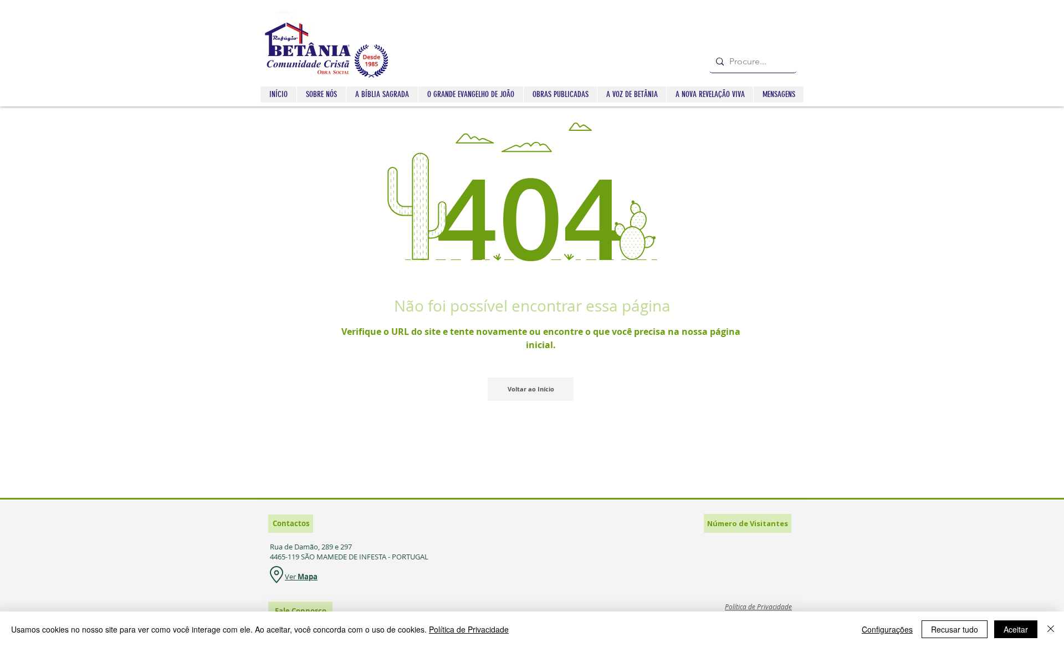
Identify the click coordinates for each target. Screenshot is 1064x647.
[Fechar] (1050, 629)
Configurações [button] (887, 629)
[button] (382, 94)
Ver (291, 577)
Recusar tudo (954, 629)
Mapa (308, 577)
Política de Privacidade (469, 629)
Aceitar (1016, 629)
